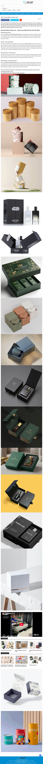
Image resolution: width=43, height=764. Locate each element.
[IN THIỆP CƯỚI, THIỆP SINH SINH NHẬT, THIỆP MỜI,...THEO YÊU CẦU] (7, 660)
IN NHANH (4, 10)
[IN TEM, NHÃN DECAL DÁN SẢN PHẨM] (21, 645)
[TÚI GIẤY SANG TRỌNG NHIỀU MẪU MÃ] (35, 645)
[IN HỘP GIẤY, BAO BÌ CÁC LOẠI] (7, 645)
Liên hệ (38, 13)
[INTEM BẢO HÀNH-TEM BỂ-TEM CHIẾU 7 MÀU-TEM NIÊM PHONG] (21, 660)
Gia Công (28, 13)
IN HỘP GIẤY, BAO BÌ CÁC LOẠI (6, 650)
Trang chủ (4, 13)
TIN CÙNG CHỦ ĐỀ (5, 653)
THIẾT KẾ (13, 10)
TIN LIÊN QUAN (4, 638)
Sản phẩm (22, 13)
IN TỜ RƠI (18, 10)
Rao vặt (33, 13)
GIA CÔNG (9, 10)
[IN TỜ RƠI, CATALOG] (35, 660)
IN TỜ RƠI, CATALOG (33, 665)
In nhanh (16, 13)
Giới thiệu (10, 13)
